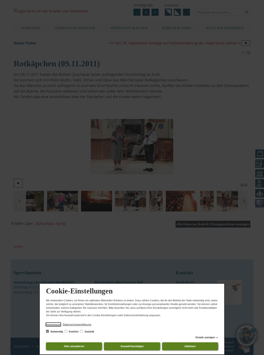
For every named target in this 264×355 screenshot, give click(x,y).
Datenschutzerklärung (77, 324)
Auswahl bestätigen (132, 346)
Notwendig (57, 331)
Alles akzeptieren (74, 346)
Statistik (89, 331)
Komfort (73, 331)
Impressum (53, 324)
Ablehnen (190, 346)
